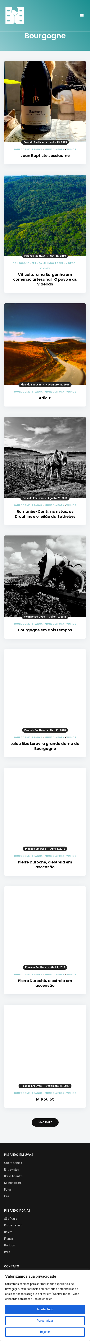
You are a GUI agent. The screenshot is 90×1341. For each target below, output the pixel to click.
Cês (6, 1196)
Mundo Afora (54, 149)
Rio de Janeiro (13, 1225)
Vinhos (71, 149)
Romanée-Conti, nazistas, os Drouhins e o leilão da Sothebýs (45, 514)
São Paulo (10, 1219)
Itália (7, 1252)
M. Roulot (45, 1099)
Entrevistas (11, 1169)
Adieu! (45, 397)
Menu (81, 15)
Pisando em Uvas (33, 142)
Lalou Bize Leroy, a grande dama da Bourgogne (45, 746)
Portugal (9, 1245)
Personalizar (45, 1320)
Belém (8, 1232)
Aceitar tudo (45, 1309)
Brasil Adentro (13, 1176)
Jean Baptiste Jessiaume (45, 155)
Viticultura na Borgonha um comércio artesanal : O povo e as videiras (45, 279)
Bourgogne (21, 149)
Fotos (8, 1189)
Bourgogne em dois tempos (45, 630)
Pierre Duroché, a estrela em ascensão (45, 864)
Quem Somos (13, 1163)
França (37, 149)
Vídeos (71, 263)
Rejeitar (45, 1332)
